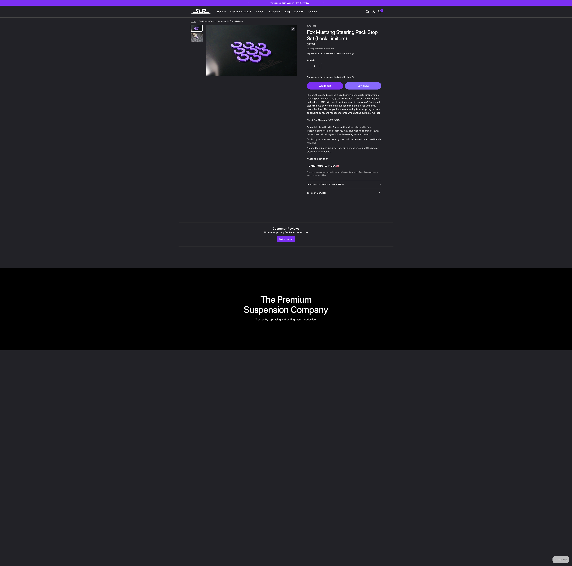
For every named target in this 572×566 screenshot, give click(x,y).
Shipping (310, 49)
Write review (286, 239)
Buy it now (363, 85)
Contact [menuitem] (312, 11)
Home (193, 21)
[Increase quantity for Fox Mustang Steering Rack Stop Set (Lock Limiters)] (319, 66)
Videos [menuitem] (259, 11)
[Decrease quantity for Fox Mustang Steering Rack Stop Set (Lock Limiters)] (309, 66)
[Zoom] (293, 29)
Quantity (311, 60)
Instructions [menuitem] (274, 11)
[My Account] (373, 12)
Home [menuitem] (220, 11)
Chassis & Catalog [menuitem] (239, 11)
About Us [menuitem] (299, 11)
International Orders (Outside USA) (325, 184)
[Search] (367, 12)
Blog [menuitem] (287, 11)
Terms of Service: (316, 192)
